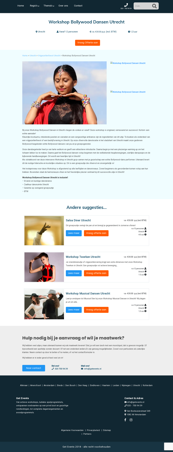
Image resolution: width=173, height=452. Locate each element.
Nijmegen (126, 385)
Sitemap (107, 430)
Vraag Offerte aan (87, 42)
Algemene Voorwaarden (72, 430)
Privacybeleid (93, 430)
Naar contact (33, 368)
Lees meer (73, 233)
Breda (60, 385)
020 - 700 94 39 (134, 405)
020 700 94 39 (61, 369)
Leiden (116, 385)
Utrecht (33, 55)
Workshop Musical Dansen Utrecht (88, 293)
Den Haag (82, 385)
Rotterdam (148, 385)
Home (25, 55)
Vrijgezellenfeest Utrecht (49, 55)
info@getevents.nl (92, 369)
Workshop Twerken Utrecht (83, 256)
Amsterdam (49, 385)
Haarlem (106, 385)
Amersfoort (35, 385)
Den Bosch (70, 385)
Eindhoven (95, 385)
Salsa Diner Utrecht (78, 220)
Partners (87, 434)
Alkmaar (24, 385)
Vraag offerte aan (96, 233)
